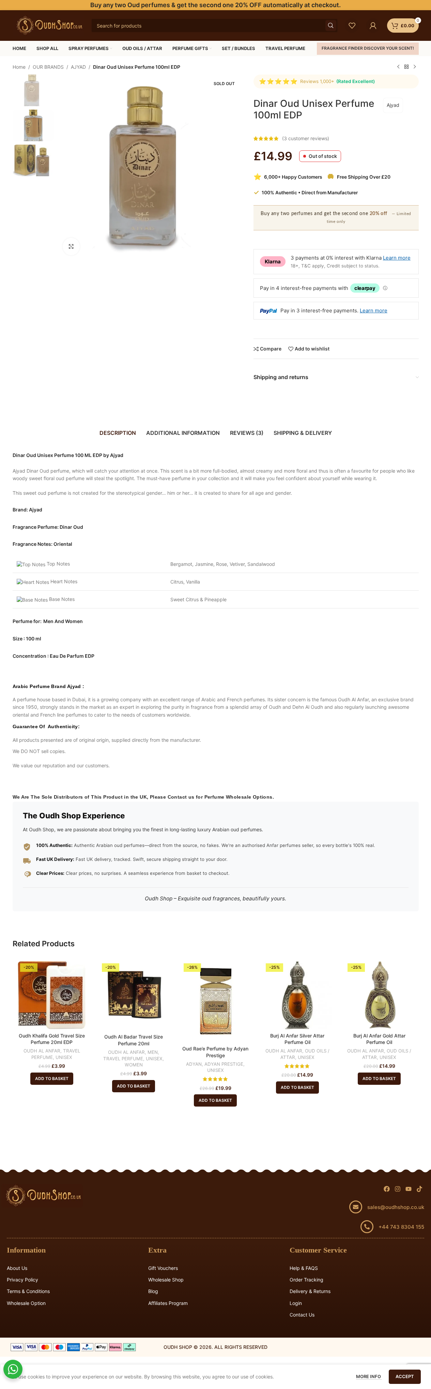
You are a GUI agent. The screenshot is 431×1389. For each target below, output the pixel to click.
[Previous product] (398, 67)
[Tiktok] (419, 1189)
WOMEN (134, 1064)
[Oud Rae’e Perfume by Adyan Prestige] (215, 1001)
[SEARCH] (330, 25)
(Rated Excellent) (355, 81)
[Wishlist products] (352, 25)
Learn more (397, 258)
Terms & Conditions (28, 1291)
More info (369, 1376)
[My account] (373, 25)
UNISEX (64, 1057)
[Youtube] (408, 1189)
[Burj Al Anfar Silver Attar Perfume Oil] (297, 995)
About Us (17, 1268)
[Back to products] (406, 67)
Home (19, 67)
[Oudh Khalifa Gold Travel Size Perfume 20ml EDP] (52, 995)
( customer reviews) (305, 138)
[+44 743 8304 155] (366, 1226)
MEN (153, 1052)
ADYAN (194, 1064)
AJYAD (78, 67)
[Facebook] (387, 1189)
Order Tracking (306, 1279)
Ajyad (393, 105)
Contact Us (302, 1315)
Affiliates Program (168, 1303)
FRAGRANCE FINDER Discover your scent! (368, 48)
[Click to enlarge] (71, 246)
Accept (405, 1376)
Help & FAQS (304, 1268)
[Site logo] (48, 25)
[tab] (117, 433)
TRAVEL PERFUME (123, 1058)
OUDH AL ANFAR (42, 1050)
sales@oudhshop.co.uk (395, 1207)
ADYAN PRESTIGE (223, 1064)
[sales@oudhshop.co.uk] (355, 1206)
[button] (51, 1079)
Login (296, 1303)
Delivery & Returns (310, 1291)
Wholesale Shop (166, 1279)
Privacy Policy (22, 1279)
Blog (153, 1291)
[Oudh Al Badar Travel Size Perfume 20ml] (133, 995)
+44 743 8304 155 (401, 1227)
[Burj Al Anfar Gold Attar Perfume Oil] (379, 995)
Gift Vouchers (163, 1268)
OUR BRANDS (48, 67)
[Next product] (415, 67)
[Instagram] (398, 1189)
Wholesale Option (26, 1303)
